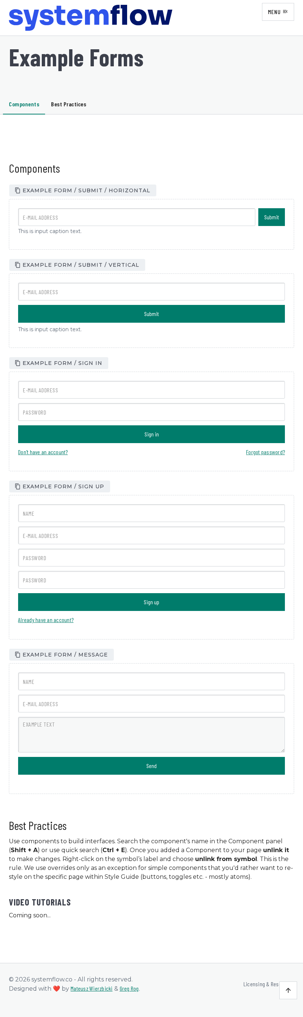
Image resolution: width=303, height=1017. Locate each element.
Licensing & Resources (269, 983)
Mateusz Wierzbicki (92, 988)
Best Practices (68, 103)
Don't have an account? (43, 451)
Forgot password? (265, 451)
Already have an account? (46, 619)
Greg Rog (129, 988)
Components (24, 103)
